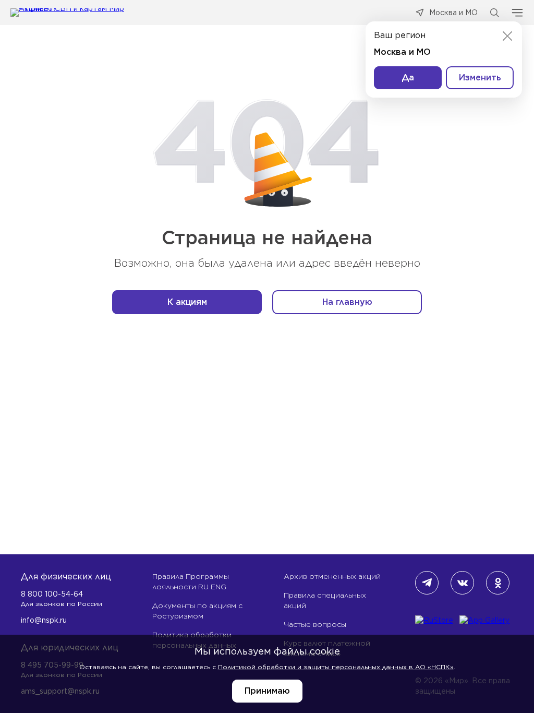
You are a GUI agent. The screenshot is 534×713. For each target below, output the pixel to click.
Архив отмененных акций (332, 576)
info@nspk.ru (44, 620)
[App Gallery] (484, 620)
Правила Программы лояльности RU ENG (190, 581)
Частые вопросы (315, 624)
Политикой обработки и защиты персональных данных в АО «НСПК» (336, 667)
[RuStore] (434, 620)
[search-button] (494, 12)
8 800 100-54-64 (52, 594)
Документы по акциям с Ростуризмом (197, 610)
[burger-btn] (517, 12)
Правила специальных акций (325, 600)
